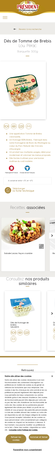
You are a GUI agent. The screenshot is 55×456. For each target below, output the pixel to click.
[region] (27, 414)
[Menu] (5, 17)
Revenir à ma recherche (30, 29)
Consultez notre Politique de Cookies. (23, 430)
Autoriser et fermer (39, 437)
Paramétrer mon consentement (27, 450)
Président (28, 7)
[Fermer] (52, 376)
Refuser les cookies (16, 438)
